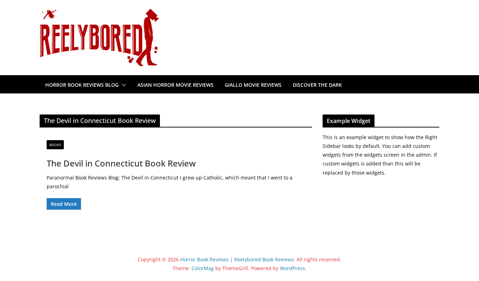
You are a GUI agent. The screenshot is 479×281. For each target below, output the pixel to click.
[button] (122, 85)
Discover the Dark (317, 84)
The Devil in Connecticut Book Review (121, 163)
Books (55, 144)
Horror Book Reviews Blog (82, 84)
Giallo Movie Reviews (253, 84)
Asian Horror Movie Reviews (175, 84)
